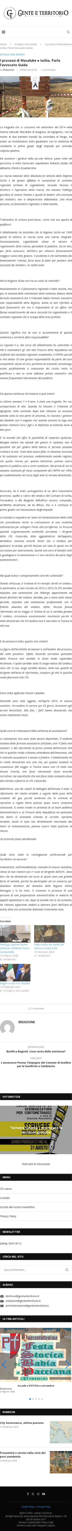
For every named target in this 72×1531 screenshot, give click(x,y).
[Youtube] (43, 1494)
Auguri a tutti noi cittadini (15, 983)
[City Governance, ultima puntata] (61, 1432)
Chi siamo (6, 1189)
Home (3, 44)
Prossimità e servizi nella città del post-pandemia (22, 1454)
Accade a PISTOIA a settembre (36, 1385)
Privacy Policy (8, 1216)
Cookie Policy (28, 1506)
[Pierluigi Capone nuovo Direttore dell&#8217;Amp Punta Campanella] (15, 934)
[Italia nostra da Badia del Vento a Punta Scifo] (49, 934)
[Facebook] (28, 1494)
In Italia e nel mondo (26, 44)
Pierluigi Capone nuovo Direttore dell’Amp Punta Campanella (14, 948)
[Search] (68, 32)
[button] (3, 1130)
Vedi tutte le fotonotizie (36, 1164)
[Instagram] (38, 1494)
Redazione (8, 69)
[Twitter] (32, 1494)
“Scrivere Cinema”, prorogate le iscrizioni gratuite (36, 1129)
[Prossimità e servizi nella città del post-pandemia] (61, 1462)
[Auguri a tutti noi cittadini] (15, 972)
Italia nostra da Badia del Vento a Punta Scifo (49, 946)
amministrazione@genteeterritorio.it (27, 1305)
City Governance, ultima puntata (22, 1423)
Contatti (5, 1198)
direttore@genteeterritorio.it (22, 1296)
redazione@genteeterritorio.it (23, 1301)
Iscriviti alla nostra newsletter (17, 1207)
